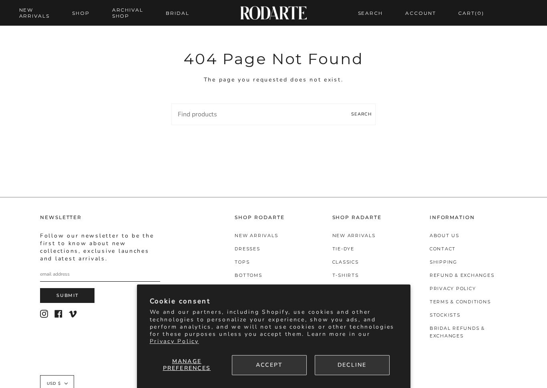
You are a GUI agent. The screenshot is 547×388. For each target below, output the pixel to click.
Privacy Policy (174, 341)
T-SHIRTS (345, 275)
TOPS (242, 262)
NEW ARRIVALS (256, 235)
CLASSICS (345, 262)
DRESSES (247, 249)
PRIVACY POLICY (453, 288)
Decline (352, 365)
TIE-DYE (343, 249)
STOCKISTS (445, 315)
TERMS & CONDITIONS (460, 302)
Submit (67, 295)
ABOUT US (444, 235)
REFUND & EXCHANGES (462, 275)
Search (361, 114)
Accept (269, 365)
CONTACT (443, 249)
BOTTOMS (248, 275)
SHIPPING (443, 262)
